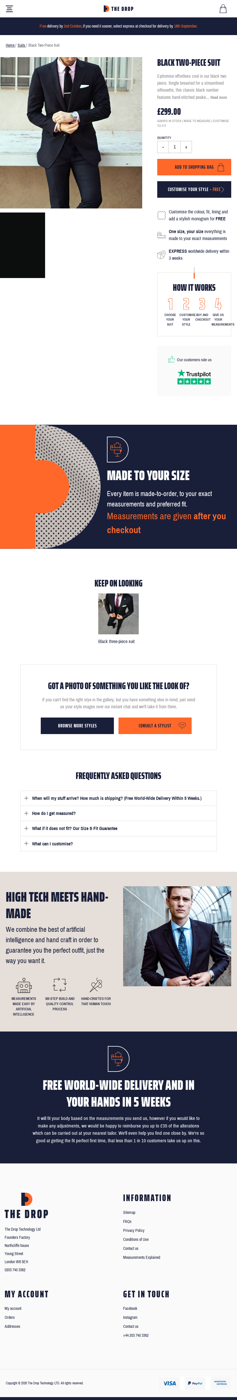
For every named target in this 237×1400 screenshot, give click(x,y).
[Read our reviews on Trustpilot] (194, 377)
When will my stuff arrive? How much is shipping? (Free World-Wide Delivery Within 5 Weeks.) (116, 798)
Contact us (130, 1248)
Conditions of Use (136, 1239)
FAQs (127, 1221)
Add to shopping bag (194, 167)
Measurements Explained (141, 1257)
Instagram (130, 1317)
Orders (10, 1317)
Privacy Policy (134, 1230)
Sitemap (129, 1212)
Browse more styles (77, 725)
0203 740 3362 (15, 1270)
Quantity (164, 137)
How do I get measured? (54, 813)
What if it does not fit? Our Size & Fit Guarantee (74, 828)
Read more (218, 97)
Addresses (12, 1326)
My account (13, 1308)
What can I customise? (52, 843)
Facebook (130, 1308)
